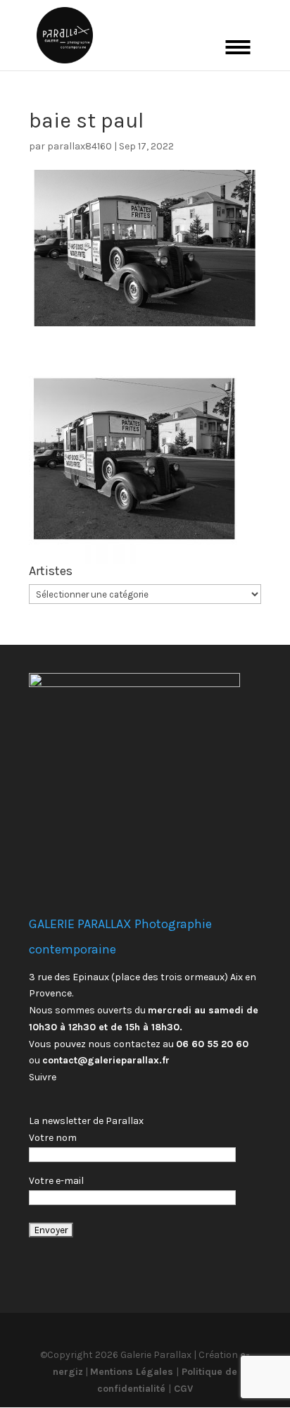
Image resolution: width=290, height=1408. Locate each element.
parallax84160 (79, 146)
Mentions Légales (133, 1372)
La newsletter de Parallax (86, 1121)
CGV (182, 1389)
